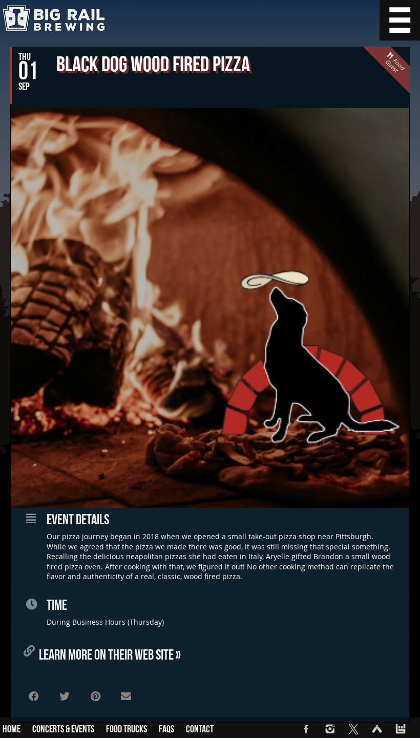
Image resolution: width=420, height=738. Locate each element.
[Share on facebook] (34, 696)
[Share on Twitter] (64, 696)
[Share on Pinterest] (95, 696)
